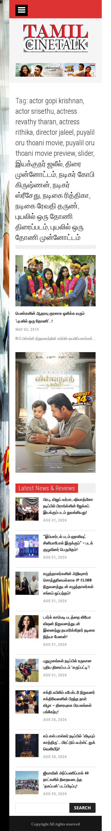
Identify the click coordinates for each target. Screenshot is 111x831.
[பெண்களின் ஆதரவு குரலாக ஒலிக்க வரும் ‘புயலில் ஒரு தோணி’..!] (55, 280)
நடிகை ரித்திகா (66, 195)
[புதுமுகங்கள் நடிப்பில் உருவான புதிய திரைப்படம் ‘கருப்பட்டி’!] (27, 670)
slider (85, 153)
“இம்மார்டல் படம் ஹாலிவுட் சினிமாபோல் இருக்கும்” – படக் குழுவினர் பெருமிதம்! (68, 543)
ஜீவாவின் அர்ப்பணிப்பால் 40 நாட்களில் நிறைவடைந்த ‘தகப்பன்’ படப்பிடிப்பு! (66, 779)
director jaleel (55, 132)
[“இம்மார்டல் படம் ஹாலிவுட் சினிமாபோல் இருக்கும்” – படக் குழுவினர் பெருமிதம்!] (27, 546)
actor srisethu (34, 111)
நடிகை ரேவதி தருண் (46, 206)
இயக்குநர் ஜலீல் (39, 164)
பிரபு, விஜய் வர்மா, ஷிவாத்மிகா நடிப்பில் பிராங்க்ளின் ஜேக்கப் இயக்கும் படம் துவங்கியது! (68, 506)
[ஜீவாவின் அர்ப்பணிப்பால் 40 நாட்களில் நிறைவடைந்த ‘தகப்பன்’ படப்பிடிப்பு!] (27, 782)
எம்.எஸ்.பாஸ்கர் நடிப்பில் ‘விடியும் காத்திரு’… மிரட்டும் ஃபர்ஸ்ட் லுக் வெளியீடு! (69, 742)
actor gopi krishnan (56, 100)
